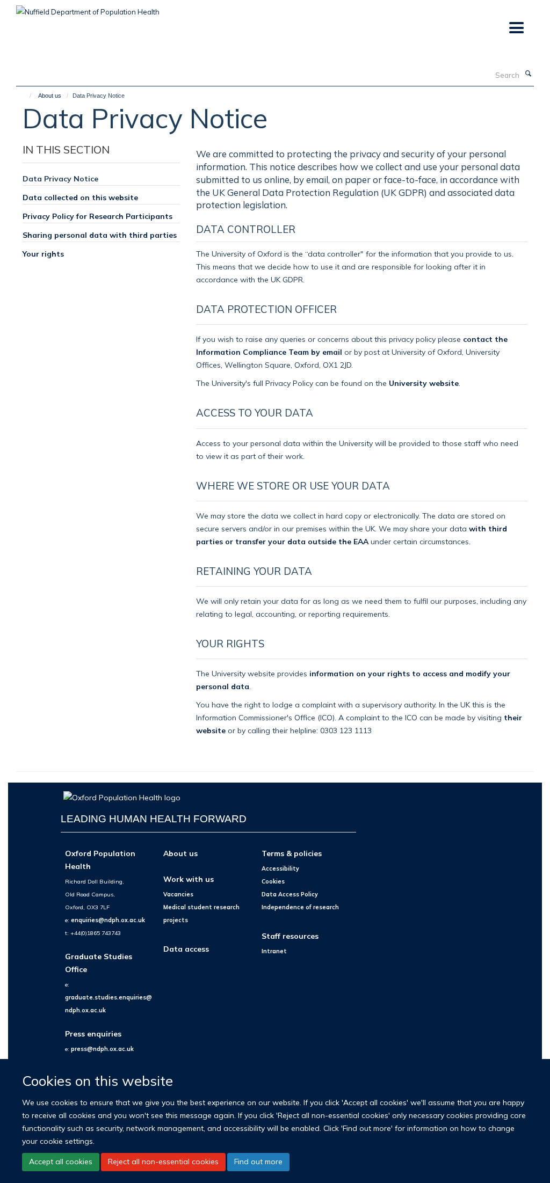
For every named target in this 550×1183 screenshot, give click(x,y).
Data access (186, 948)
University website (424, 383)
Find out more (258, 1161)
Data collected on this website (80, 197)
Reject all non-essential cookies (163, 1161)
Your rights (43, 253)
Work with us (188, 878)
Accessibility (280, 868)
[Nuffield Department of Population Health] (88, 8)
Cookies (273, 881)
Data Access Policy (290, 894)
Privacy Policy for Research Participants (97, 216)
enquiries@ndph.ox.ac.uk (108, 920)
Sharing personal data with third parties (100, 234)
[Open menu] (516, 28)
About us (49, 95)
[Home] (25, 95)
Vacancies (178, 894)
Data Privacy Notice (60, 178)
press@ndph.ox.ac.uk (102, 1049)
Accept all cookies (60, 1161)
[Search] (528, 74)
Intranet (274, 951)
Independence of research (300, 907)
